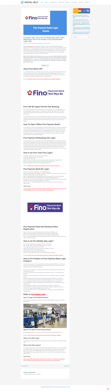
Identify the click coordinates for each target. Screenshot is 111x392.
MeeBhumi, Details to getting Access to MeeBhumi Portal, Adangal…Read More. (44, 79)
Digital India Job (53, 2)
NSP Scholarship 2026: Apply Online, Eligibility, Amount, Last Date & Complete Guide (81, 16)
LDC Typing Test (55, 358)
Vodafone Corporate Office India (53, 360)
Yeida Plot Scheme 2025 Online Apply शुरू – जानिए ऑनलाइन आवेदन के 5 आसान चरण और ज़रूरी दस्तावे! (81, 29)
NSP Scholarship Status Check (29, 358)
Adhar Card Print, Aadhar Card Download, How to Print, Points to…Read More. (44, 165)
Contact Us (87, 2)
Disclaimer (81, 2)
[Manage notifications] (108, 389)
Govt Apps (34, 43)
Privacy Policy (74, 2)
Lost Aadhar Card (29, 360)
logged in (31, 374)
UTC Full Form (49, 358)
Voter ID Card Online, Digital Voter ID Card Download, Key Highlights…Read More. (44, 335)
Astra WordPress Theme (65, 386)
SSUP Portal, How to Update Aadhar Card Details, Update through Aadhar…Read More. (45, 255)
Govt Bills (68, 2)
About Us (47, 2)
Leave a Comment (27, 43)
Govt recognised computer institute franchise (44, 190)
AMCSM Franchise (30, 190)
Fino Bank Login (31, 46)
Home (42, 2)
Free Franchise (49, 188)
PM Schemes (61, 2)
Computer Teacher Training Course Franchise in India (34, 188)
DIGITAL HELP (31, 2)
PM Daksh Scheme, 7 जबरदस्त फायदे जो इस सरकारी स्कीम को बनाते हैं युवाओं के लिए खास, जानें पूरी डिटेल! (81, 24)
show (47, 65)
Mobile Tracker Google (41, 358)
